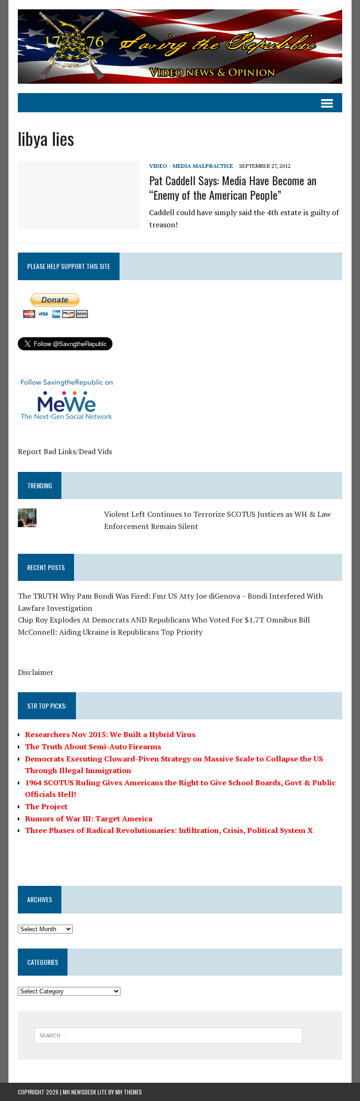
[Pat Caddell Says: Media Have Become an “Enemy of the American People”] (79, 223)
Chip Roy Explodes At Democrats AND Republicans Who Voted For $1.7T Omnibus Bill (164, 620)
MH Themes (128, 1092)
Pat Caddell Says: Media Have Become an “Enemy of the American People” (232, 187)
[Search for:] (168, 1034)
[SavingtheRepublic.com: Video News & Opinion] (180, 46)
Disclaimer (35, 672)
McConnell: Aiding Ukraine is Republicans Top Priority (110, 632)
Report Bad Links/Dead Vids (65, 451)
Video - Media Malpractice (191, 165)
